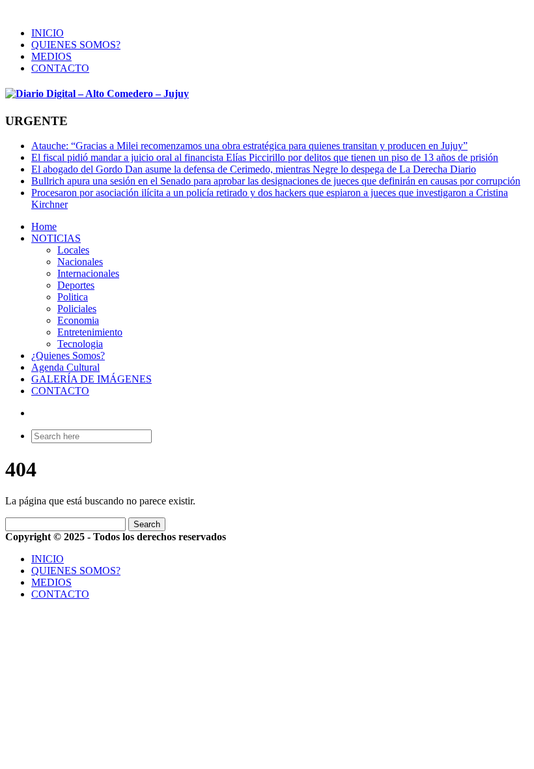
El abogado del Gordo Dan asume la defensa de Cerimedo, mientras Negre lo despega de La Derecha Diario (253, 169)
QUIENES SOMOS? (75, 44)
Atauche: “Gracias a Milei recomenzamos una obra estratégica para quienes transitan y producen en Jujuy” (249, 145)
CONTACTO (60, 68)
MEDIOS (51, 56)
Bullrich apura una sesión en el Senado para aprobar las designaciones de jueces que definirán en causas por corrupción (275, 180)
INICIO (47, 32)
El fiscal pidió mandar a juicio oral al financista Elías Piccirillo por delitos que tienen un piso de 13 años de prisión (264, 157)
